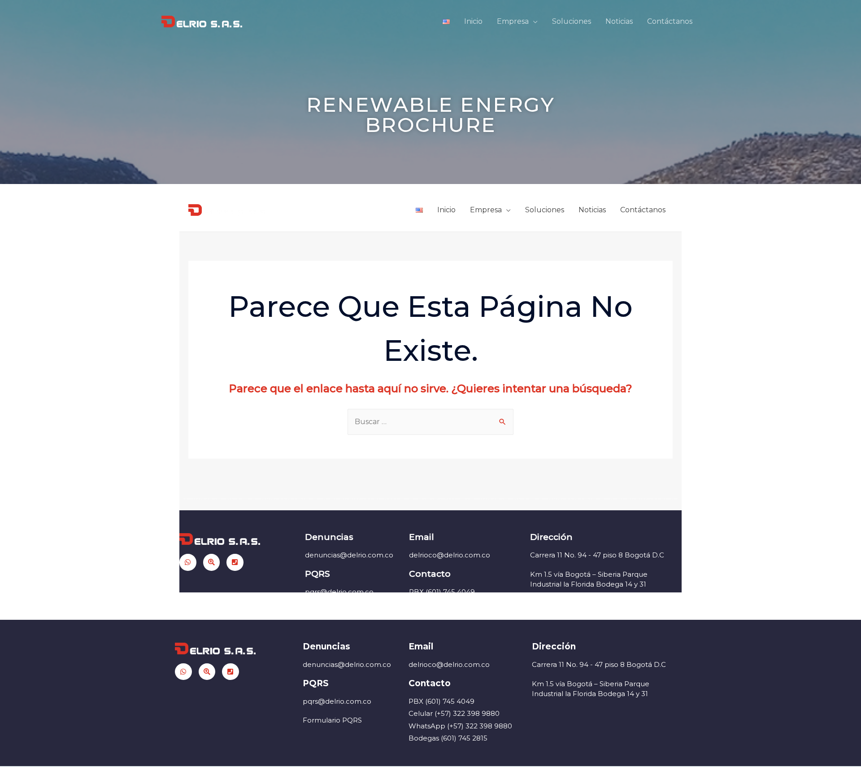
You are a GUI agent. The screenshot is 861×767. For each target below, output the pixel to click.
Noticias (619, 21)
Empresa (513, 21)
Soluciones (571, 21)
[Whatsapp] (183, 671)
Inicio (473, 21)
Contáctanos (669, 21)
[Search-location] (207, 671)
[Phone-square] (230, 671)
